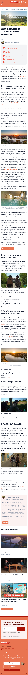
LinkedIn (16, 349)
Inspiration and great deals (9, 337)
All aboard (20, 334)
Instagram (8, 349)
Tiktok (14, 352)
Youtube (7, 352)
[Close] (26, 320)
